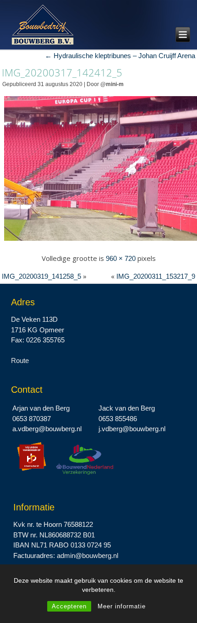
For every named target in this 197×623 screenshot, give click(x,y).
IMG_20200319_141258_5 (41, 276)
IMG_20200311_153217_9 (155, 276)
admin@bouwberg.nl (87, 555)
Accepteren (69, 606)
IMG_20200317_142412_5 (62, 72)
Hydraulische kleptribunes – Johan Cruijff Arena (120, 56)
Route (20, 360)
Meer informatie (122, 606)
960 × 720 (121, 258)
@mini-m (112, 84)
